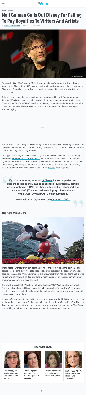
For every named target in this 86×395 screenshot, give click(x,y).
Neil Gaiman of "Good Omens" (26, 158)
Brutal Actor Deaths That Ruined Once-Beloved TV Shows (53, 373)
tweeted (51, 167)
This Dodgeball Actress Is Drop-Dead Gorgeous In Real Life (31, 375)
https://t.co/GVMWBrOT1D (33, 193)
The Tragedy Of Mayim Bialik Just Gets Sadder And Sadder (11, 375)
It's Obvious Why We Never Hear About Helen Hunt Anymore (73, 375)
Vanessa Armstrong (12, 26)
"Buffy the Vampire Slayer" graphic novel (49, 83)
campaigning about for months (40, 100)
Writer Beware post (30, 274)
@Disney (47, 180)
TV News (11, 10)
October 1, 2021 (60, 199)
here (49, 291)
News (4, 10)
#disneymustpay (58, 193)
